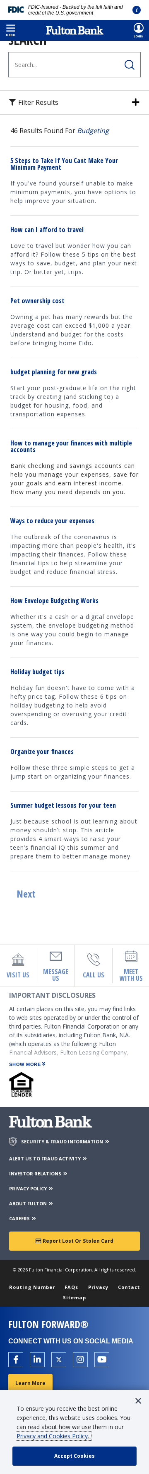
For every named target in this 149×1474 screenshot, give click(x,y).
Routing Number (32, 1287)
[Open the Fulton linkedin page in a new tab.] (37, 1359)
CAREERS (20, 1218)
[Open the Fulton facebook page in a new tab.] (15, 1359)
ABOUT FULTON (28, 1203)
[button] (10, 30)
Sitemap (74, 1297)
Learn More (30, 1383)
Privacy (98, 1287)
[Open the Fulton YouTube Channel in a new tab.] (101, 1359)
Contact (129, 1287)
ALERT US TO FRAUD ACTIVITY (45, 1158)
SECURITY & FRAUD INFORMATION (62, 1141)
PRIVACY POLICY (28, 1188)
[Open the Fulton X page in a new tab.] (58, 1359)
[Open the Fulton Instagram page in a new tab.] (80, 1359)
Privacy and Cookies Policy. (54, 1436)
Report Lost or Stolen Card (77, 1240)
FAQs (71, 1287)
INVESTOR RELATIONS (35, 1173)
